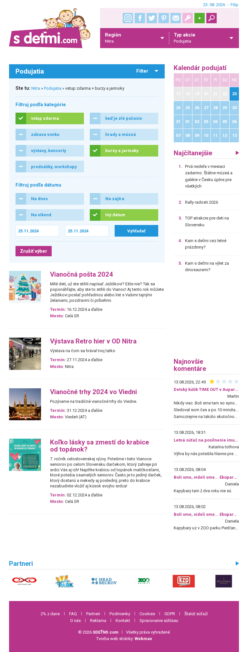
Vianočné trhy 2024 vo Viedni (93, 392)
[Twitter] (152, 18)
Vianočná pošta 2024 (81, 274)
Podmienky (119, 613)
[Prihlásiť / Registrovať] (187, 18)
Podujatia (52, 88)
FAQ (73, 613)
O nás (75, 620)
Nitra (35, 88)
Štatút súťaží (196, 613)
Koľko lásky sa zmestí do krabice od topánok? (99, 446)
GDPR (169, 613)
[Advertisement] (206, 317)
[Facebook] (140, 18)
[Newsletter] (175, 18)
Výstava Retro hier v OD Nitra (93, 341)
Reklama (98, 620)
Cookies (147, 613)
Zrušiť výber (33, 251)
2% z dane (50, 613)
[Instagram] (128, 18)
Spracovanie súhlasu (159, 620)
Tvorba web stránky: (124, 638)
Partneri (93, 613)
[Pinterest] (164, 18)
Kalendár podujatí (200, 68)
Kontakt (123, 620)
